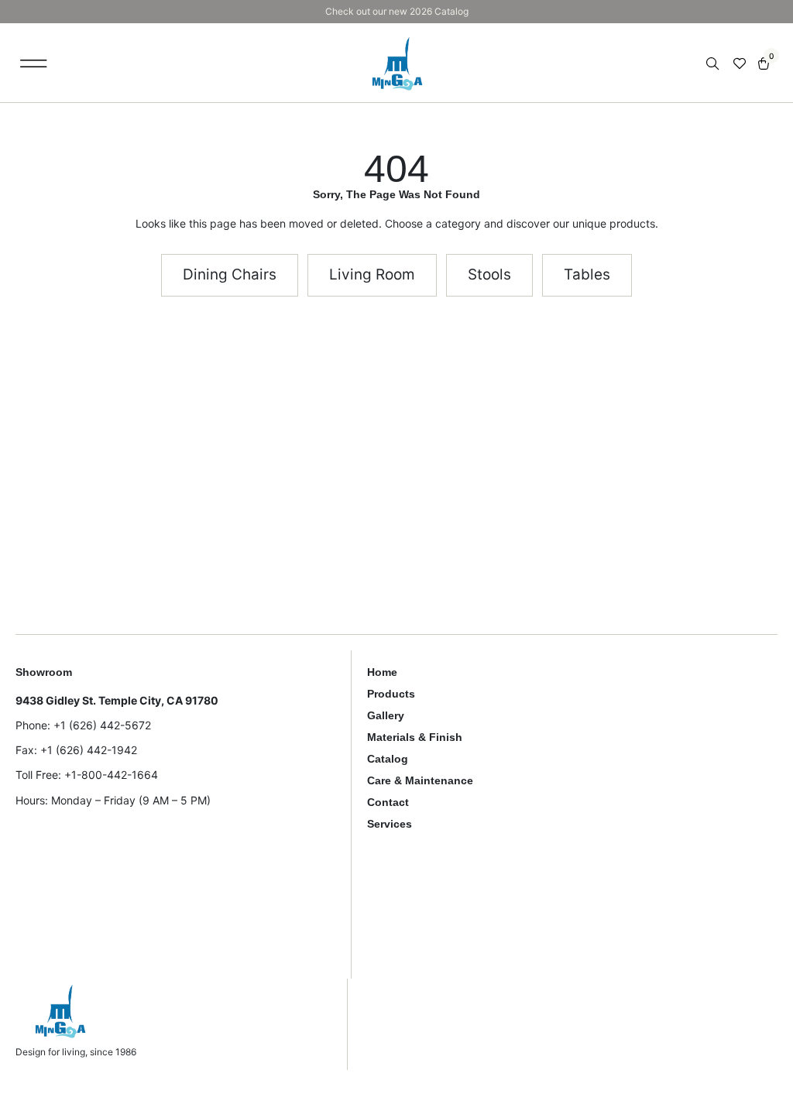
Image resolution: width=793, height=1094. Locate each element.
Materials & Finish (414, 737)
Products (391, 694)
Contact (388, 802)
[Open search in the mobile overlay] (714, 63)
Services (389, 824)
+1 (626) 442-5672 (102, 725)
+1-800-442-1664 (111, 774)
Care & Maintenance (420, 780)
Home (382, 672)
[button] (33, 63)
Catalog (387, 759)
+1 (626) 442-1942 (88, 749)
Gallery (385, 715)
